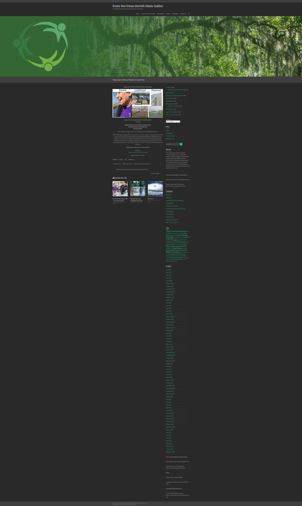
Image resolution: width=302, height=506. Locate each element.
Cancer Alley (178, 233)
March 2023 (169, 377)
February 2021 (170, 446)
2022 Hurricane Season (176, 231)
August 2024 (169, 330)
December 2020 (170, 451)
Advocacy (168, 87)
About (138, 13)
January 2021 (169, 449)
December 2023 (170, 352)
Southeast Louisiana (175, 257)
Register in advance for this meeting (137, 152)
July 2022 (168, 399)
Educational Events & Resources (143, 163)
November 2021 (170, 421)
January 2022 (169, 416)
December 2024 (170, 322)
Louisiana (177, 248)
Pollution (177, 255)
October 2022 (170, 391)
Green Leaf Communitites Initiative (177, 89)
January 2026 (169, 286)
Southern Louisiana (185, 257)
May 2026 (169, 275)
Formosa (187, 241)
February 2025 (170, 316)
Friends (168, 13)
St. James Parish (177, 259)
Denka (178, 239)
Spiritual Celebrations (172, 112)
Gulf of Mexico (181, 243)
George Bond (116, 202)
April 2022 (169, 407)
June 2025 (169, 305)
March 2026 (169, 280)
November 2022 (170, 388)
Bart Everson (118, 163)
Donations (169, 92)
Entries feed (169, 133)
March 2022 (169, 410)
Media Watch (169, 103)
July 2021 (168, 432)
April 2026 (169, 278)
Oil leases (183, 254)
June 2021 (169, 435)
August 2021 (169, 429)
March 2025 (169, 314)
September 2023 (170, 360)
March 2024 (169, 344)
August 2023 (169, 363)
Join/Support (160, 13)
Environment (169, 241)
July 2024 (168, 333)
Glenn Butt (133, 202)
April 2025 (169, 311)
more (175, 168)
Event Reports (170, 98)
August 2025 (169, 300)
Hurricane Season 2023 (176, 246)
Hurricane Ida (170, 244)
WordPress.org (170, 138)
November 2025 (170, 292)
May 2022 (169, 405)
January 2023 (169, 383)
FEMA (179, 241)
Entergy (184, 239)
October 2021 (170, 424)
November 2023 (170, 355)
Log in (167, 130)
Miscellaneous (170, 109)
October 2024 (170, 325)
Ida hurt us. (151, 199)
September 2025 (170, 297)
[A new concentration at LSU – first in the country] (120, 182)
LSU (126, 159)
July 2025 (168, 303)
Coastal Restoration (177, 237)
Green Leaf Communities (148, 13)
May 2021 (169, 438)
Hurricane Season (183, 244)
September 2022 (170, 394)
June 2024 (169, 336)
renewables (181, 255)
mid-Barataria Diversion (176, 249)
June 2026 (169, 272)
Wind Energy (174, 261)
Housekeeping (170, 101)
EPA (175, 240)
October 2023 (170, 358)
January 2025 (169, 319)
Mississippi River (182, 250)
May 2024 (169, 338)
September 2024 (170, 327)
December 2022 (170, 385)
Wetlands (131, 159)
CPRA (175, 239)
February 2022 (170, 413)
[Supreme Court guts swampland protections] (137, 182)
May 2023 (169, 372)
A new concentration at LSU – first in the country (120, 200)
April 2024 (169, 341)
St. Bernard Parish (169, 259)
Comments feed (170, 136)
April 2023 (169, 374)
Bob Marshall (173, 233)
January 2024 (169, 349)
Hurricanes (176, 244)
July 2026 (168, 269)
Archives (168, 119)
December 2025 (170, 289)
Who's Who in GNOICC (172, 114)
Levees (171, 248)
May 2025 (169, 308)
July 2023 (168, 366)
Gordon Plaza (169, 243)
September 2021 (170, 427)
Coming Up (183, 13)
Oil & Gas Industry (175, 254)
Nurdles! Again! (156, 173)
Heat (188, 242)
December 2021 (170, 418)
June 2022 (169, 402)
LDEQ (168, 248)
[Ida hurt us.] (155, 182)
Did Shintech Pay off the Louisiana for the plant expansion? (131, 169)
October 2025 (170, 294)
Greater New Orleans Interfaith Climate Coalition (138, 6)
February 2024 (170, 347)
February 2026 (170, 283)
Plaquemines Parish (170, 255)
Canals (121, 159)
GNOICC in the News (173, 106)
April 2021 (169, 440)
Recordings (175, 13)
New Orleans (172, 252)
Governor (174, 243)
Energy (181, 239)
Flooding (183, 241)
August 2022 (169, 396)
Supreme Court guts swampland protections (136, 200)
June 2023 (169, 369)
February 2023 (170, 380)
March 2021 (169, 443)
